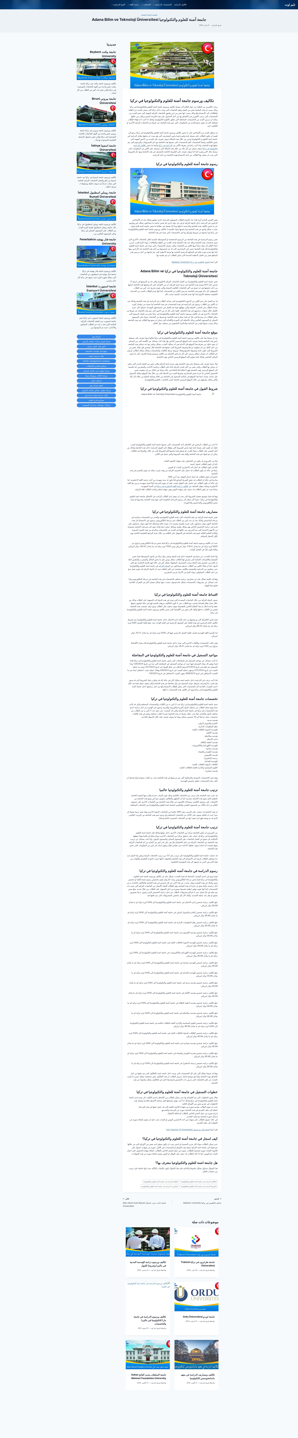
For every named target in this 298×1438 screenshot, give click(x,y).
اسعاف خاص (96, 380)
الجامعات (143, 15)
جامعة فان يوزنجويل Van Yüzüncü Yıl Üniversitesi (188, 1129)
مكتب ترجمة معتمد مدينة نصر (96, 395)
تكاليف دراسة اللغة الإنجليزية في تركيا (172, 486)
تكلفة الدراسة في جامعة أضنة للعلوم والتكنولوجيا (161, 1182)
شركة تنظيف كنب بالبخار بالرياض (96, 371)
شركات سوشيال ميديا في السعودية (96, 405)
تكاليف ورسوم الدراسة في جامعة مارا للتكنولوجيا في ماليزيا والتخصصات (150, 1320)
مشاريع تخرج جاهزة (96, 400)
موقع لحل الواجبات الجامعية (96, 351)
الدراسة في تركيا (165, 145)
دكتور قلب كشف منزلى (96, 346)
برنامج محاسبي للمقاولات (96, 366)
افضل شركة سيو (96, 385)
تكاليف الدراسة (180, 4)
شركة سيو (96, 336)
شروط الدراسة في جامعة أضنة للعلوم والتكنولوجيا (199, 1186)
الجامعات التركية (152, 15)
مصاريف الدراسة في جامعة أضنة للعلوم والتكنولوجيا (159, 1186)
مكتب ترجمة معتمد (96, 356)
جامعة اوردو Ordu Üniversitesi (199, 1316)
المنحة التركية (164, 566)
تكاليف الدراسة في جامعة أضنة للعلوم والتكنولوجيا (199, 1182)
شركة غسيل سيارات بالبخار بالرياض (96, 341)
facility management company (96, 361)
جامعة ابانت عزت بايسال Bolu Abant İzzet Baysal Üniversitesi (144, 1202)
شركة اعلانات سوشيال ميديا (96, 376)
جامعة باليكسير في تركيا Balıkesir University (191, 262)
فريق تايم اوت (216, 25)
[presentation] (196, 1242)
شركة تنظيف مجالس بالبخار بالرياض (96, 390)
